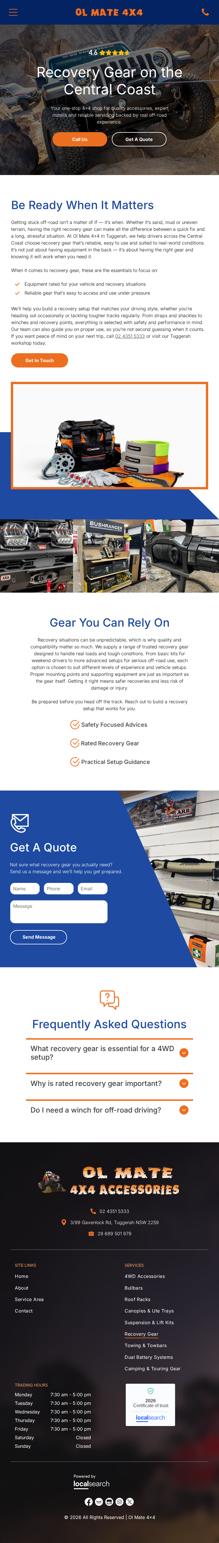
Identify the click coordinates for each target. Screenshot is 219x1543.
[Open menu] (13, 12)
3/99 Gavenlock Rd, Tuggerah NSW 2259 (114, 1222)
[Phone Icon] (205, 15)
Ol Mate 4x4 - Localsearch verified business (150, 1405)
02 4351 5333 (130, 336)
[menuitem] (54, 1277)
